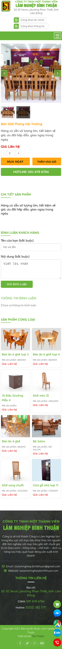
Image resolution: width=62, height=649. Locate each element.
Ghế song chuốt (13, 485)
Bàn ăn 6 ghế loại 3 (15, 354)
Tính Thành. (38, 636)
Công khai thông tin (33, 26)
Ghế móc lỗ (41, 395)
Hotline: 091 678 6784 (31, 172)
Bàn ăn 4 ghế (11, 441)
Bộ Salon (39, 441)
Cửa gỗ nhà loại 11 (45, 485)
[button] (4, 73)
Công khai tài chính (32, 20)
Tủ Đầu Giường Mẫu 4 (12, 398)
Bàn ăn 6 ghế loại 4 (46, 354)
